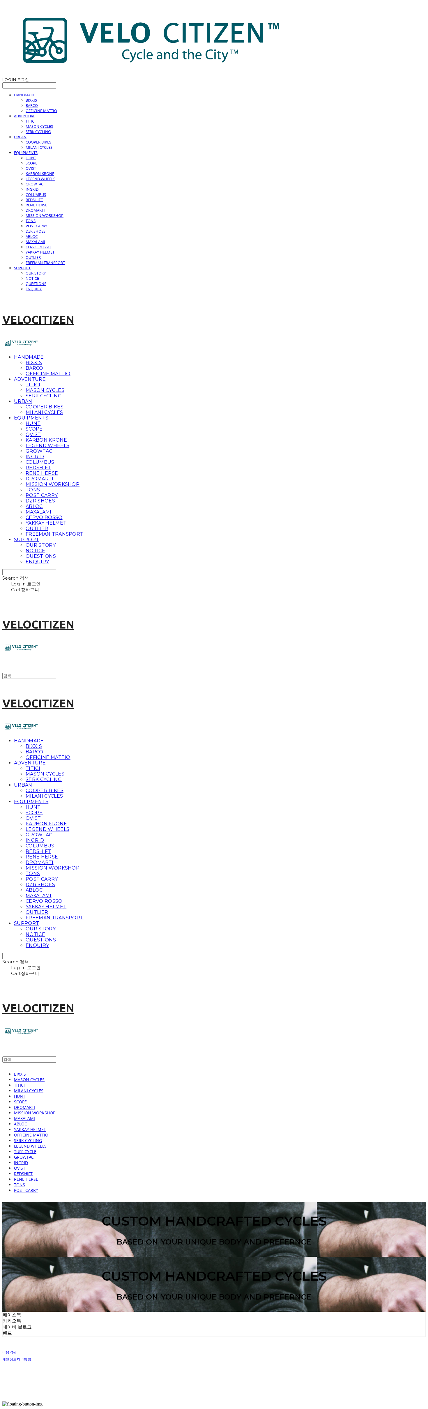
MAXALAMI (35, 241)
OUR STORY (36, 273)
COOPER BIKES (38, 142)
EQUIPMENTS (26, 152)
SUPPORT (22, 267)
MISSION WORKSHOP (44, 215)
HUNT (31, 157)
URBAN (20, 136)
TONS (31, 220)
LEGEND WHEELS (40, 178)
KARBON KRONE (40, 173)
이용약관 (9, 1352)
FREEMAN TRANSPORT (45, 262)
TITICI (31, 121)
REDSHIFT (34, 199)
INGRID (32, 189)
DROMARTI (35, 210)
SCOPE (31, 163)
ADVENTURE (24, 115)
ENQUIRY (34, 288)
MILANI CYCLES (39, 147)
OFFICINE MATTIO (41, 110)
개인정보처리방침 (16, 1359)
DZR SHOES (35, 231)
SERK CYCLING (38, 131)
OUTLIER (33, 257)
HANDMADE (24, 95)
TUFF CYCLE (25, 1151)
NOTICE (32, 278)
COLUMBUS (36, 194)
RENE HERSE (36, 205)
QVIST (31, 168)
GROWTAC (34, 184)
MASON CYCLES (39, 126)
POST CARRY (36, 226)
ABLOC (32, 236)
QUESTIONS (36, 283)
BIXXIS (31, 100)
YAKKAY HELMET (40, 252)
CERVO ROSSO (38, 246)
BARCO (32, 105)
